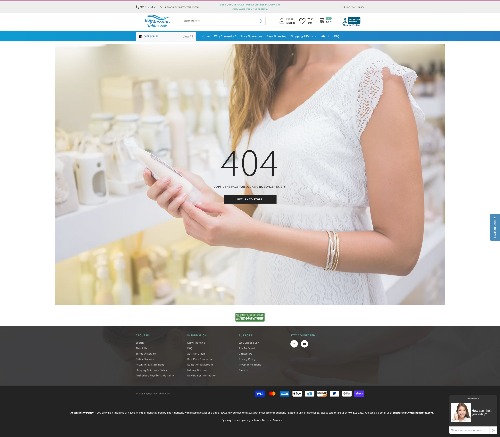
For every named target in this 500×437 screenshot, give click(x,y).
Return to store (250, 199)
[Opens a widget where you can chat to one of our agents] (473, 415)
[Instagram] (304, 344)
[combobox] (218, 21)
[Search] (223, 21)
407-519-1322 (147, 7)
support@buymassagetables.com (181, 7)
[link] (250, 317)
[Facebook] (294, 344)
